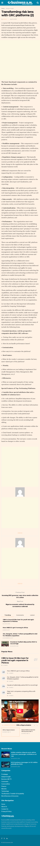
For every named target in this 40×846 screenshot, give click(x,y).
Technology (5, 791)
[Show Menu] (2, 3)
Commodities (5, 784)
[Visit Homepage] (19, 3)
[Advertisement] (20, 60)
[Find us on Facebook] (1, 838)
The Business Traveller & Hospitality (12, 793)
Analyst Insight (10, 8)
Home (2, 8)
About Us (4, 806)
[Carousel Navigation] (36, 725)
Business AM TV (6, 779)
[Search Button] (38, 3)
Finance (3, 786)
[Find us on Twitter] (4, 838)
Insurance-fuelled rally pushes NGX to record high (22, 685)
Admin (5, 19)
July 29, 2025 (13, 19)
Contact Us (4, 809)
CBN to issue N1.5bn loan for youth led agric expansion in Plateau (15, 660)
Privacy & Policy (6, 811)
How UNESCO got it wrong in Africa (15, 627)
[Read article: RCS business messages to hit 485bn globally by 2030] (5, 765)
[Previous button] (34, 725)
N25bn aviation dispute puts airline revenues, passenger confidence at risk (24, 754)
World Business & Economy (9, 796)
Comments (4, 781)
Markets (4, 789)
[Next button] (37, 725)
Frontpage (4, 774)
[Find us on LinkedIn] (7, 838)
